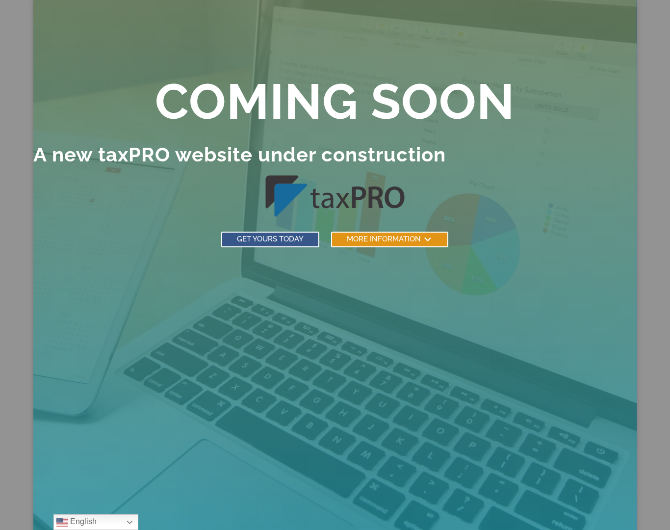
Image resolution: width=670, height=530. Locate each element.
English (82, 521)
